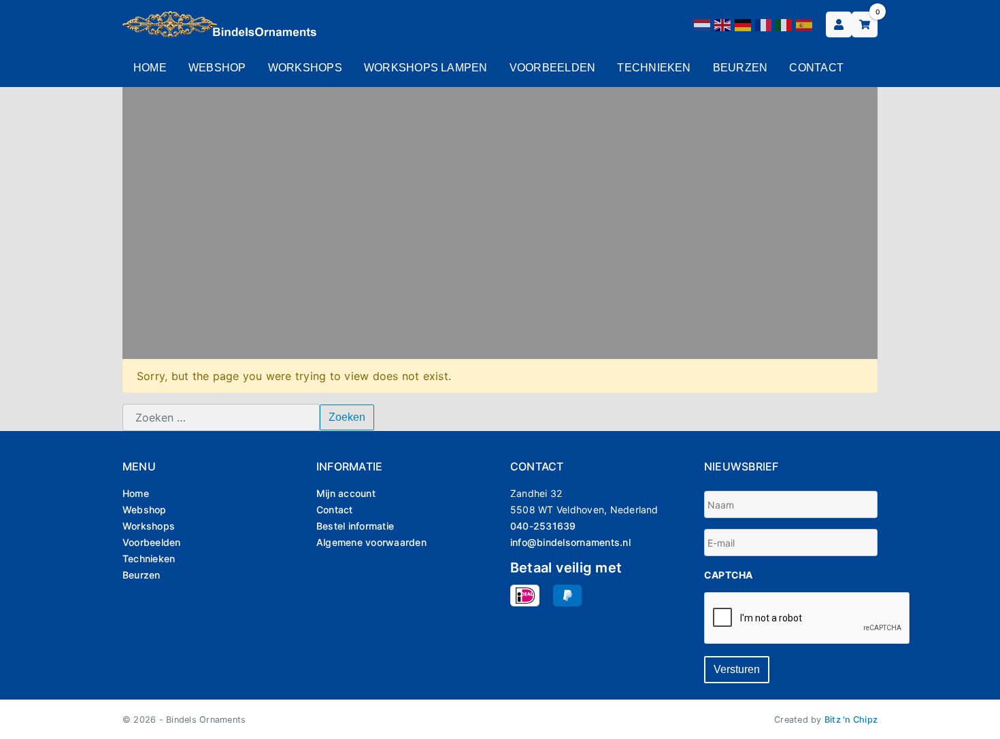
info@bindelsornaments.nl (570, 542)
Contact (816, 67)
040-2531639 (543, 526)
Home (150, 67)
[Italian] (784, 24)
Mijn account (346, 493)
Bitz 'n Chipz (851, 720)
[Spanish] (805, 24)
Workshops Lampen (426, 67)
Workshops (305, 67)
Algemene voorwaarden (371, 542)
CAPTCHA (728, 575)
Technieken (653, 67)
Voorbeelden (553, 67)
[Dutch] (703, 24)
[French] (764, 24)
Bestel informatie (355, 526)
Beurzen (740, 67)
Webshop (217, 67)
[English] (723, 24)
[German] (743, 24)
